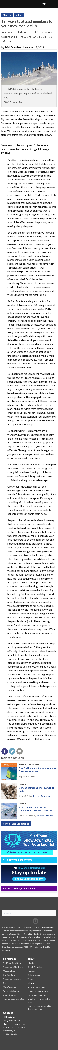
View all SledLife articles (16, 823)
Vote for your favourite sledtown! (27, 852)
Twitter (29, 921)
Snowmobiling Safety (12, 979)
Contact (8, 1012)
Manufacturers (9, 987)
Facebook (22, 921)
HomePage (9, 958)
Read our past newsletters (14, 999)
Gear (5, 983)
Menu (54, 4)
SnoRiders (15, 4)
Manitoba (33, 764)
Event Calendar (9, 995)
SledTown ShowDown (12, 963)
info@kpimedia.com (11, 1020)
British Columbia (35, 967)
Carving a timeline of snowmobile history (36, 789)
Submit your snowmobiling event (39, 1000)
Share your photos (17, 860)
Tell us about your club (37, 995)
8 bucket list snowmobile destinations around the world (35, 809)
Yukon (19, 15)
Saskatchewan (34, 975)
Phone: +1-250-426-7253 (14, 1024)
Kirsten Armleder (41, 796)
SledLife (7, 15)
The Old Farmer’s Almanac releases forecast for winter (37, 769)
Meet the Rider (9, 971)
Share (31, 982)
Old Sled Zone (9, 975)
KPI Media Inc (48, 927)
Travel (31, 958)
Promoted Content (11, 991)
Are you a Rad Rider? (36, 987)
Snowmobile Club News (13, 967)
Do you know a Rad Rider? (38, 991)
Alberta (31, 963)
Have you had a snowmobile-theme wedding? (40, 1007)
